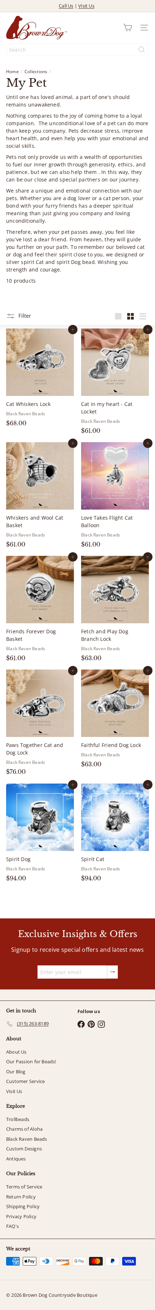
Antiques (16, 1158)
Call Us (66, 6)
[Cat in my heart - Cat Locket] (115, 383)
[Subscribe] (112, 972)
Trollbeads (17, 1119)
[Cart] (127, 27)
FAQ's (12, 1226)
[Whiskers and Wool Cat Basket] (40, 497)
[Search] (141, 49)
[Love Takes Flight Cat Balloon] (115, 497)
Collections (36, 71)
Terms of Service (24, 1186)
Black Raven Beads (26, 1139)
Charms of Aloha (24, 1129)
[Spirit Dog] (40, 835)
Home (12, 71)
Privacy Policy (21, 1216)
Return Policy (21, 1196)
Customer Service (25, 1081)
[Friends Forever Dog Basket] (40, 611)
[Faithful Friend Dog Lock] (115, 721)
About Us (16, 1052)
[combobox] (77, 49)
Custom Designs (24, 1148)
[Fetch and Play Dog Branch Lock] (115, 611)
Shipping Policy (23, 1206)
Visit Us (86, 6)
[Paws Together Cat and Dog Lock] (40, 725)
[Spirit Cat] (115, 835)
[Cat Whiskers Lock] (40, 379)
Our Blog (16, 1071)
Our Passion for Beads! (31, 1061)
